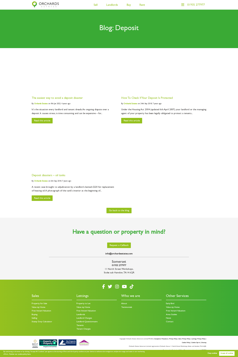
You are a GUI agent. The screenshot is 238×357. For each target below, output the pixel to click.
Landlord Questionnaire (87, 322)
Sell (96, 5)
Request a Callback (119, 245)
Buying (34, 315)
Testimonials (126, 307)
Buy (129, 5)
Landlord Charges (84, 318)
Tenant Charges (83, 329)
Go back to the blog (119, 211)
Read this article (42, 121)
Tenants (80, 325)
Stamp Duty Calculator (42, 322)
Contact (169, 322)
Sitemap (204, 342)
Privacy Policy (173, 339)
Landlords (112, 5)
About (124, 304)
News (168, 318)
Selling (34, 318)
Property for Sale (39, 304)
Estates (41, 104)
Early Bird (170, 304)
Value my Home (38, 307)
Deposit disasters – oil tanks (48, 175)
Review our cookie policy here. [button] (20, 354)
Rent (142, 5)
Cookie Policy (186, 342)
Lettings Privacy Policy (198, 339)
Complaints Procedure (161, 339)
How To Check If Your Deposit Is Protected (147, 98)
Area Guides (171, 315)
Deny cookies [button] (212, 353)
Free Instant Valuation (41, 311)
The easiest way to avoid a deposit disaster (57, 98)
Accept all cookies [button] (227, 353)
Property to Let (83, 304)
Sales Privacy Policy (184, 339)
